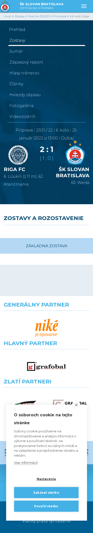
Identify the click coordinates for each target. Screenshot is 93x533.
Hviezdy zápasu (25, 94)
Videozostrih (22, 116)
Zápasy (20, 16)
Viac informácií (25, 463)
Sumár (16, 51)
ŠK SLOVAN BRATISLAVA (41, 6)
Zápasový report (26, 62)
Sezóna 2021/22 (39, 16)
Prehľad (17, 29)
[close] (76, 404)
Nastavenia (46, 479)
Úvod (7, 16)
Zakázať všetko (46, 492)
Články (16, 84)
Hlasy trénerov (24, 73)
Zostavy (17, 40)
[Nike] (46, 328)
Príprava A (61, 16)
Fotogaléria (21, 105)
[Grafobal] (46, 366)
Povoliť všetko (46, 506)
